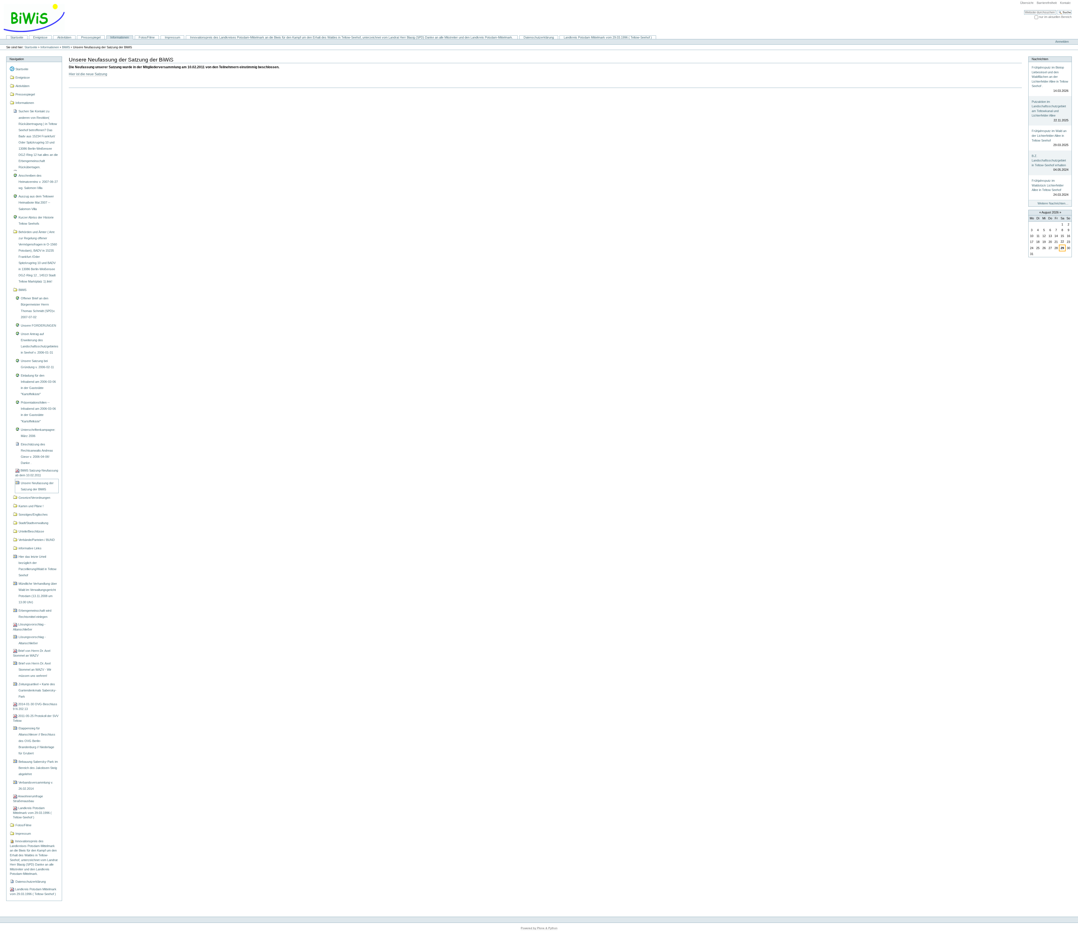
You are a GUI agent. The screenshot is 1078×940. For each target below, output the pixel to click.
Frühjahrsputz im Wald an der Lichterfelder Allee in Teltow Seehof (1049, 135)
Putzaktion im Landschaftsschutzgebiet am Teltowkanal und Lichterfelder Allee (1049, 108)
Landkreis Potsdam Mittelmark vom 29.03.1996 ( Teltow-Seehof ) (608, 37)
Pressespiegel (91, 37)
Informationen (119, 37)
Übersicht (1026, 2)
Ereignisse (40, 37)
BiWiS (66, 47)
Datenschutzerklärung (539, 37)
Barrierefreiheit (1047, 2)
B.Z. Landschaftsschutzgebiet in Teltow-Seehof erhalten (1049, 160)
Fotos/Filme (147, 37)
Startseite (16, 37)
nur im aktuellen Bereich (1055, 17)
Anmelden (1062, 41)
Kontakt (1065, 2)
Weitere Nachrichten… (1053, 203)
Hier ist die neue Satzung (88, 74)
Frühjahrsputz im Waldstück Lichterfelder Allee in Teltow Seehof (1048, 185)
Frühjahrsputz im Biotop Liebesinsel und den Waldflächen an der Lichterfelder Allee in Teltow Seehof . (1050, 77)
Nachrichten (1040, 59)
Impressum (172, 37)
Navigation (17, 59)
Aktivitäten (64, 37)
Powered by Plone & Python (539, 928)
